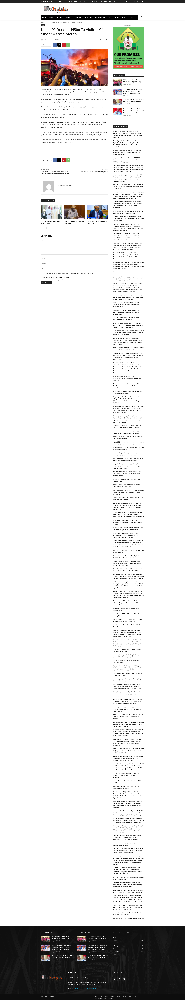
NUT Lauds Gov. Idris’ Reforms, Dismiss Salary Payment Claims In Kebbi (128, 342)
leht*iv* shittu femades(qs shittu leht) (124, 714)
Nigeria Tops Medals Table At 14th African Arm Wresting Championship (127, 507)
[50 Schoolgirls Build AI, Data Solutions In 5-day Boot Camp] (117, 82)
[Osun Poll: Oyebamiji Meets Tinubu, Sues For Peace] (51, 212)
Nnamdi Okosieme (118, 913)
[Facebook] (132, 1)
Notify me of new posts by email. (53, 280)
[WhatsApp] (68, 45)
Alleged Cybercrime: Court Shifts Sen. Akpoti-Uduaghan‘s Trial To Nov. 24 (127, 401)
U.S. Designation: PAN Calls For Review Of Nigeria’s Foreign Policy (127, 378)
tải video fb (116, 391)
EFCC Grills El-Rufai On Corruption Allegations (93, 172)
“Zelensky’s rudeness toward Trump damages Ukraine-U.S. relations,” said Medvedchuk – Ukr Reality (127, 632)
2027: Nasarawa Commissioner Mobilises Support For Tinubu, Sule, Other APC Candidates (132, 91)
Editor (46, 39)
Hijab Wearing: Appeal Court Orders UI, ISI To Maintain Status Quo (127, 135)
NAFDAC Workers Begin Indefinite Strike (130, 892)
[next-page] (45, 228)
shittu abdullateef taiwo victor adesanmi (125, 295)
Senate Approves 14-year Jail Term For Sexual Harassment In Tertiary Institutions (128, 386)
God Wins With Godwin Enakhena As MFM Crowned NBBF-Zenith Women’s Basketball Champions (127, 862)
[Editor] (42, 40)
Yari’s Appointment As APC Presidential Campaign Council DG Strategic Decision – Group (133, 111)
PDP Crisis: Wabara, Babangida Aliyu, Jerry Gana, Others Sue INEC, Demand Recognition (127, 152)
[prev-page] (42, 228)
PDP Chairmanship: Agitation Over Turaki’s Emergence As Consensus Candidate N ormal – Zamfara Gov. (126, 371)
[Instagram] (135, 1)
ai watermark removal (119, 458)
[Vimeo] (140, 1)
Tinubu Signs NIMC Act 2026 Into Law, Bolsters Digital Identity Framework (127, 145)
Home (42, 22)
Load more (128, 119)
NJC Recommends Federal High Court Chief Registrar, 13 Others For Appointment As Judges (128, 297)
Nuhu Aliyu (116, 608)
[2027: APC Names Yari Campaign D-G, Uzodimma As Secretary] (117, 102)
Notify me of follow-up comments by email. (56, 277)
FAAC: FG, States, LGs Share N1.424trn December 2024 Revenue (128, 716)
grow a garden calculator (120, 447)
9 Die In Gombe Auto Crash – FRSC (124, 350)
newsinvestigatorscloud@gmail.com (85, 988)
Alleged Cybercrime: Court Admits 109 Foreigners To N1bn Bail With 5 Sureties (127, 830)
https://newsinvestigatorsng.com (64, 185)
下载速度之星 (116, 442)
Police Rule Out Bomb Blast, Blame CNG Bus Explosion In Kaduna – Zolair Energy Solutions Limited (126, 226)
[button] (141, 17)
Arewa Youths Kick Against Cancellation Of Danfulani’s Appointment (127, 796)
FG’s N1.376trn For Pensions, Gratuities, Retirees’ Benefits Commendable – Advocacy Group (126, 304)
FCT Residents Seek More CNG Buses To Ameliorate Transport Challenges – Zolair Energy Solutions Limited (128, 245)
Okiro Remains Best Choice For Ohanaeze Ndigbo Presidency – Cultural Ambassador (126, 775)
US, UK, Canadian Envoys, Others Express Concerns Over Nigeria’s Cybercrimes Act (128, 586)
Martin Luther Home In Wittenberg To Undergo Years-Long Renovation (127, 743)
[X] (137, 1)
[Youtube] (143, 1)
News (47, 22)
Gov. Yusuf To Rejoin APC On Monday (124, 317)
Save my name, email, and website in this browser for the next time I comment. (68, 273)
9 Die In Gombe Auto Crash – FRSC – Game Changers (128, 348)
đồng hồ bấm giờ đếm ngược (121, 453)
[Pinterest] (64, 45)
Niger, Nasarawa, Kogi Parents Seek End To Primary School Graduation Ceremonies (128, 492)
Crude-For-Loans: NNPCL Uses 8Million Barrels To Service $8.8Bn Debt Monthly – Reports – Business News (127, 898)
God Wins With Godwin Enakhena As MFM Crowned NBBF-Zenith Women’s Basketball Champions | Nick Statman (128, 858)
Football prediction (118, 384)
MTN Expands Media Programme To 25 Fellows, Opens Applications (127, 206)
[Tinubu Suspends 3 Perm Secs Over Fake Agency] (74, 212)
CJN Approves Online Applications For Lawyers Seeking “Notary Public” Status (128, 420)
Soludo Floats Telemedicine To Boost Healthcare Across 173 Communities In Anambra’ (128, 595)
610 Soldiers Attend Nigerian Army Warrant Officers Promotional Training (127, 410)
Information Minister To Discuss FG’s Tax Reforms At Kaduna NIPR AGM (127, 805)
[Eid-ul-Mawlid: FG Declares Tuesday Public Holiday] (97, 212)
